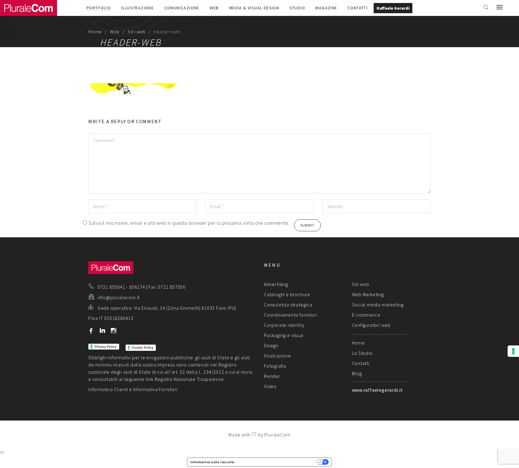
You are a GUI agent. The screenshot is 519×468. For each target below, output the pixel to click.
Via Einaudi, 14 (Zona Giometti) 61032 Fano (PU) (185, 308)
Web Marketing (368, 294)
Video (270, 386)
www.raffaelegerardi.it (377, 390)
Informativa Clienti (108, 389)
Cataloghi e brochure (287, 294)
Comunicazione (181, 8)
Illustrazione (137, 8)
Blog (357, 373)
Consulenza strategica (288, 305)
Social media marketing (378, 305)
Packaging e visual (283, 335)
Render (272, 376)
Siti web (137, 32)
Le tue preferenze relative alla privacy (277, 462)
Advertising (276, 284)
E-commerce (366, 315)
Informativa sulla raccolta (212, 462)
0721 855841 (111, 287)
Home (95, 32)
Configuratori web (371, 325)
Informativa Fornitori (155, 389)
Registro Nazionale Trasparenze (189, 379)
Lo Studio (362, 353)
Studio (297, 8)
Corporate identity (284, 325)
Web (214, 8)
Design (271, 345)
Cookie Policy (142, 347)
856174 (137, 287)
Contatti (358, 8)
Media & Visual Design (254, 8)
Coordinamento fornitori (290, 315)
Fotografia (275, 366)
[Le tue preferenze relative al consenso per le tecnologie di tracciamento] (513, 351)
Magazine (326, 8)
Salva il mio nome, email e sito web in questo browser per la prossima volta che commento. (189, 223)
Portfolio (98, 8)
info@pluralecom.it (119, 297)
